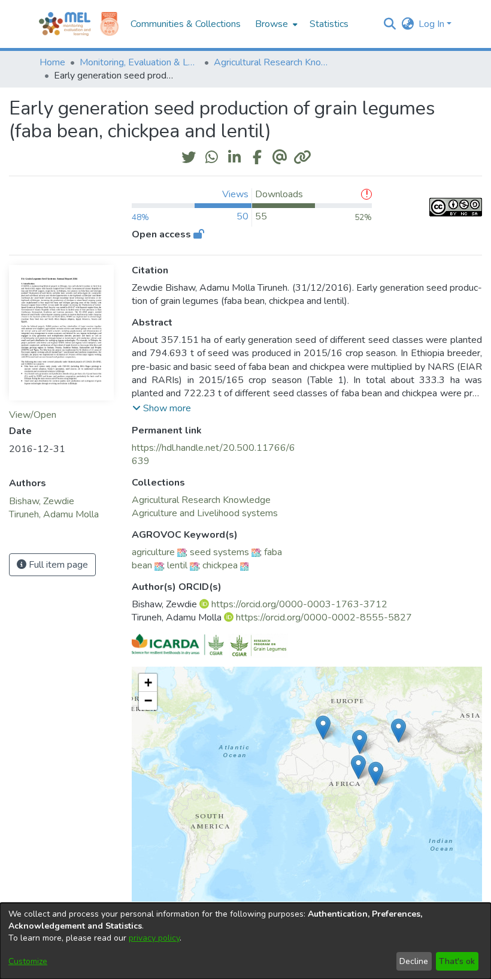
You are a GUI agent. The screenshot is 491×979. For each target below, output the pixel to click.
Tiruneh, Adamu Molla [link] (54, 514)
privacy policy (154, 938)
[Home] (64, 24)
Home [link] (52, 62)
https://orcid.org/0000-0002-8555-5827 (324, 617)
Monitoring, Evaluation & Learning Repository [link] (139, 62)
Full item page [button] (57, 564)
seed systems (219, 552)
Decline (413, 961)
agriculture (153, 552)
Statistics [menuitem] (329, 24)
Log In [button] (433, 24)
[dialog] (245, 941)
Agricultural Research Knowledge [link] (274, 62)
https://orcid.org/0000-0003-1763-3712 (299, 604)
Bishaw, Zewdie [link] (41, 501)
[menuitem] (275, 24)
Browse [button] (271, 24)
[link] (201, 500)
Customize (27, 961)
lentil (177, 565)
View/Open (32, 414)
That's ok (457, 961)
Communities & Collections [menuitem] (186, 24)
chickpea (220, 565)
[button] (389, 24)
